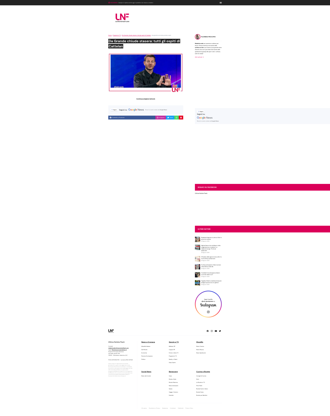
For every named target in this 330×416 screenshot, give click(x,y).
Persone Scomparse (147, 356)
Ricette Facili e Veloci (202, 389)
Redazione (165, 408)
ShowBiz (199, 342)
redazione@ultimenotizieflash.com (118, 348)
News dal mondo (146, 376)
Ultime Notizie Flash (201, 193)
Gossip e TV (174, 342)
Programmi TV (117, 35)
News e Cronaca (148, 342)
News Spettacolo (201, 353)
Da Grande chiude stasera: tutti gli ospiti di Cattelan (136, 35)
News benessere (173, 385)
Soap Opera (172, 362)
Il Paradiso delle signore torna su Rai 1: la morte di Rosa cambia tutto (211, 257)
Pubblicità (180, 408)
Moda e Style (172, 379)
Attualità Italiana (145, 346)
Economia (144, 353)
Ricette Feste (200, 392)
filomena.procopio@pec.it (119, 350)
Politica (143, 359)
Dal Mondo (144, 349)
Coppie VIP (172, 349)
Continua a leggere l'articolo (145, 99)
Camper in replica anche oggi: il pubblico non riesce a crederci (135, 2)
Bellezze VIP (172, 346)
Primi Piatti (199, 385)
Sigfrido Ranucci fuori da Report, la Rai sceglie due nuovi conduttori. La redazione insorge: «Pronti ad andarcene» (210, 248)
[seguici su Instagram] (211, 331)
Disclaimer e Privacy (154, 408)
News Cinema (200, 346)
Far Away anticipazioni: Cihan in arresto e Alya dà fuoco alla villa (211, 265)
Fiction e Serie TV (173, 353)
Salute (170, 389)
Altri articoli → (199, 57)
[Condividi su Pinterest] (181, 117)
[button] (221, 2)
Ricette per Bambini (201, 395)
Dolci (197, 379)
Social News (146, 371)
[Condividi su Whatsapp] (176, 117)
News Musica (200, 349)
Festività (171, 395)
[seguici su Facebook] (207, 331)
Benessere (173, 371)
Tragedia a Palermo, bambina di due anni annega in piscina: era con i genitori (211, 281)
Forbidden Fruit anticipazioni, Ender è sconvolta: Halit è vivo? (210, 273)
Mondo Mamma (173, 382)
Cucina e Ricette (203, 371)
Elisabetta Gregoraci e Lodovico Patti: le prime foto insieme (211, 238)
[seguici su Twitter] (220, 331)
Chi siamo (144, 408)
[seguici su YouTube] (216, 331)
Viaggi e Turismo (173, 392)
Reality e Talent (173, 359)
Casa (170, 376)
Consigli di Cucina (201, 376)
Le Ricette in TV (200, 382)
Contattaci (173, 408)
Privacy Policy (189, 408)
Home (110, 35)
